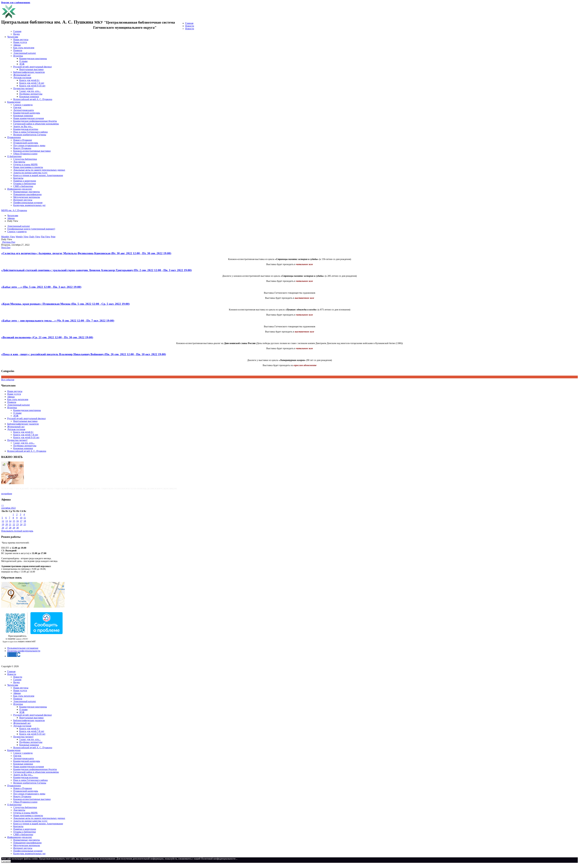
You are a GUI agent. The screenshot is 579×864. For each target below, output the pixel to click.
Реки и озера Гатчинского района (30, 132)
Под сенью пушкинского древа (29, 145)
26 (3, 527)
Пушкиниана (14, 137)
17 (21, 521)
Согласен (6, 861)
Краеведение (14, 102)
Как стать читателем (23, 47)
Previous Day (8, 242)
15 (14, 521)
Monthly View (8, 236)
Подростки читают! (23, 88)
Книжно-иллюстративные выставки (32, 151)
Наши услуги (20, 42)
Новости (189, 26)
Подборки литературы (30, 94)
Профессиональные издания (27, 202)
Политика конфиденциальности (23, 650)
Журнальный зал (21, 75)
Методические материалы (26, 197)
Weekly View (22, 236)
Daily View (34, 236)
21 (10, 524)
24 (21, 524)
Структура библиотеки (25, 159)
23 (17, 524)
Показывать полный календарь (17, 531)
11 (25, 517)
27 (6, 527)
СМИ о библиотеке (23, 186)
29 (14, 527)
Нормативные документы (26, 191)
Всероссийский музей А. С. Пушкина (32, 99)
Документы (19, 161)
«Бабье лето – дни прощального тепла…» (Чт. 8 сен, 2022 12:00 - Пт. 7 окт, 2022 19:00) (57, 320)
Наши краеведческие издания (28, 118)
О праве (23, 61)
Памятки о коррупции (24, 181)
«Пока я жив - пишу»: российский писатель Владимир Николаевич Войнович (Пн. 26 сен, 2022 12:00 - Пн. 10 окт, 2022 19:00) (83, 354)
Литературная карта (23, 110)
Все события (7, 379)
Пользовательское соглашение (22, 648)
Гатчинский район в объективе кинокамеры (36, 123)
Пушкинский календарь (25, 142)
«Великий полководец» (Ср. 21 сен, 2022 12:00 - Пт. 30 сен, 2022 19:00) (47, 337)
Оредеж (17, 107)
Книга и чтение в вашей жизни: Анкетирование (38, 175)
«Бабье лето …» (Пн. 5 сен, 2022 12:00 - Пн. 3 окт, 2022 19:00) (41, 287)
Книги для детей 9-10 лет (32, 85)
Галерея (17, 31)
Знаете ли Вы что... (23, 126)
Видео (16, 34)
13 (6, 521)
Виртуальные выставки (31, 69)
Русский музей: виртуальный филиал (32, 66)
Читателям (12, 36)
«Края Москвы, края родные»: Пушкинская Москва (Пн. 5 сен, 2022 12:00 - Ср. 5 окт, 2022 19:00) (65, 303)
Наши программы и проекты (28, 167)
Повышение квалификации (27, 194)
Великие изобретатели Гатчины (29, 134)
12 (3, 521)
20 (6, 524)
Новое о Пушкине (22, 140)
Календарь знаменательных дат (29, 205)
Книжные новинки (29, 96)
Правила (17, 50)
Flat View (45, 236)
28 (10, 527)
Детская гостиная (22, 77)
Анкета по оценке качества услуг (30, 172)
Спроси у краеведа (23, 104)
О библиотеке (14, 156)
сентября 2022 (8, 508)
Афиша (17, 45)
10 (21, 517)
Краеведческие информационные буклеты (35, 121)
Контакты (18, 178)
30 (17, 527)
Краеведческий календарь (26, 113)
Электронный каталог (24, 53)
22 (14, 524)
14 (10, 521)
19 (3, 524)
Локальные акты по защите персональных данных (39, 170)
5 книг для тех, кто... (30, 91)
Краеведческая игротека (25, 129)
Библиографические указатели (29, 72)
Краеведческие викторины (33, 58)
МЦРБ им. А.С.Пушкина (14, 210)
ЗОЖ (21, 64)
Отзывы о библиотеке (24, 183)
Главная (189, 23)
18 (25, 521)
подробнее (6, 493)
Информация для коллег (19, 189)
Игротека (18, 56)
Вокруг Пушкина (22, 148)
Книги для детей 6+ (29, 80)
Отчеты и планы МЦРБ (25, 164)
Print (53, 236)
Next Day (6, 247)
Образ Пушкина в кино (25, 153)
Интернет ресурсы (22, 200)
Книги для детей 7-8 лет (31, 83)
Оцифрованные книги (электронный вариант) (31, 229)
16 (17, 521)
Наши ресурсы (20, 39)
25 (25, 524)
